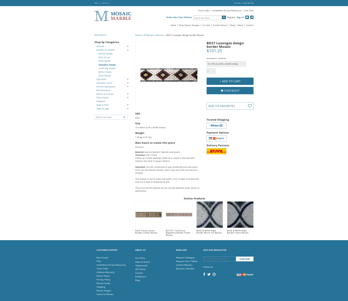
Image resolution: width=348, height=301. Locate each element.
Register (231, 17)
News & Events (142, 262)
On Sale (206, 25)
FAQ (99, 261)
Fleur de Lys (104, 57)
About (240, 25)
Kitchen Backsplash (106, 87)
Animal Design (106, 54)
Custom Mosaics (184, 265)
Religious (101, 101)
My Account (102, 257)
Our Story (140, 258)
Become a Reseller (185, 268)
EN (95, 3)
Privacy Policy (103, 279)
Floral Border (105, 61)
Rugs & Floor (103, 105)
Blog (232, 25)
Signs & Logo (103, 109)
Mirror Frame (105, 72)
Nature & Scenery (105, 94)
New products (100, 35)
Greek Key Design (107, 68)
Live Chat (249, 10)
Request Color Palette (187, 261)
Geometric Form (104, 83)
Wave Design (105, 76)
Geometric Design (107, 65)
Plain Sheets (102, 98)
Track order (204, 10)
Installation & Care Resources (227, 10)
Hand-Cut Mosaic (105, 294)
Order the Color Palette (179, 17)
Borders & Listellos (106, 50)
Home (173, 25)
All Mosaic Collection (153, 35)
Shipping (101, 287)
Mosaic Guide (103, 283)
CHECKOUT (231, 91)
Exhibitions (140, 276)
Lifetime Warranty (106, 272)
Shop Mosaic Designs (189, 25)
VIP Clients (140, 269)
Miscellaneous (104, 90)
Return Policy (103, 276)
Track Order (102, 268)
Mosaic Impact (104, 290)
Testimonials (141, 265)
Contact (250, 25)
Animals (100, 46)
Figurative (101, 79)
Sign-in (240, 17)
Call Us (105, 3)
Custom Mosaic (220, 25)
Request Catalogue (185, 257)
